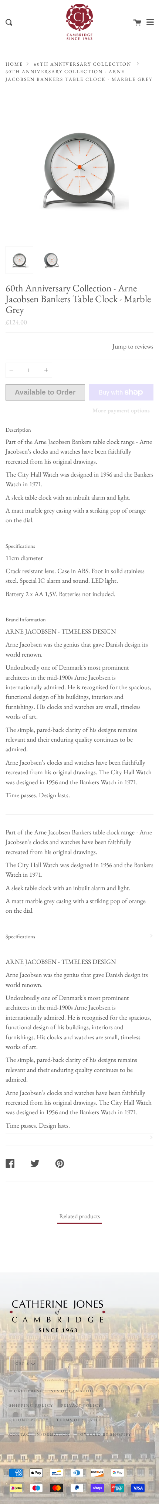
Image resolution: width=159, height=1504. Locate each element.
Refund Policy (29, 1419)
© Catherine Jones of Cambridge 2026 (59, 1390)
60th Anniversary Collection (82, 64)
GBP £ (22, 1363)
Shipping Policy (31, 1405)
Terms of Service (79, 1419)
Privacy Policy (81, 1405)
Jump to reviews (132, 346)
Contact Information (39, 1434)
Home (14, 64)
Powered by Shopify (104, 1434)
